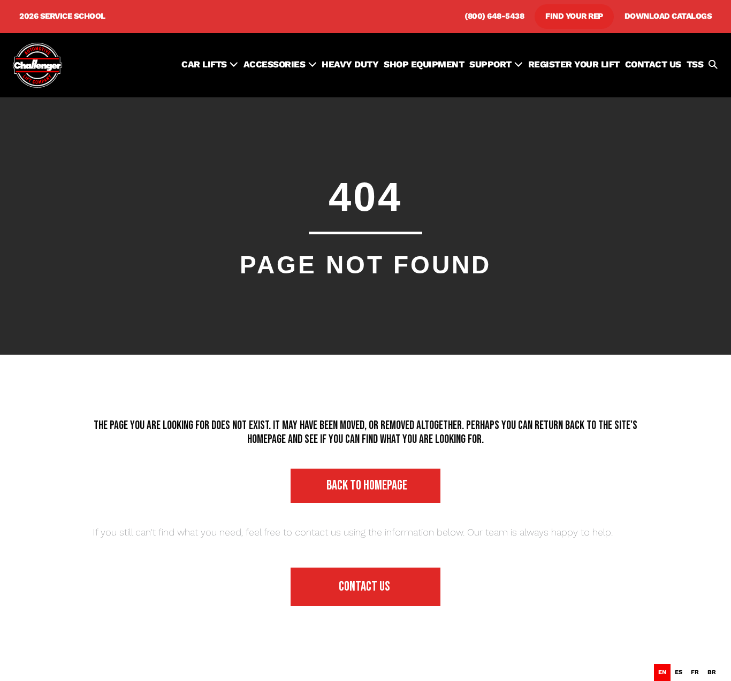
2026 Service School (62, 16)
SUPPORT (491, 64)
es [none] (678, 672)
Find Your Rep (574, 16)
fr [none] (695, 672)
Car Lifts (205, 64)
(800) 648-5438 (494, 16)
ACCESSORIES (275, 64)
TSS (695, 64)
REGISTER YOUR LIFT (574, 64)
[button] (713, 65)
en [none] (662, 672)
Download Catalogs (668, 16)
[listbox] (687, 672)
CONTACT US (653, 64)
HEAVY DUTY (350, 64)
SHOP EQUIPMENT (424, 64)
